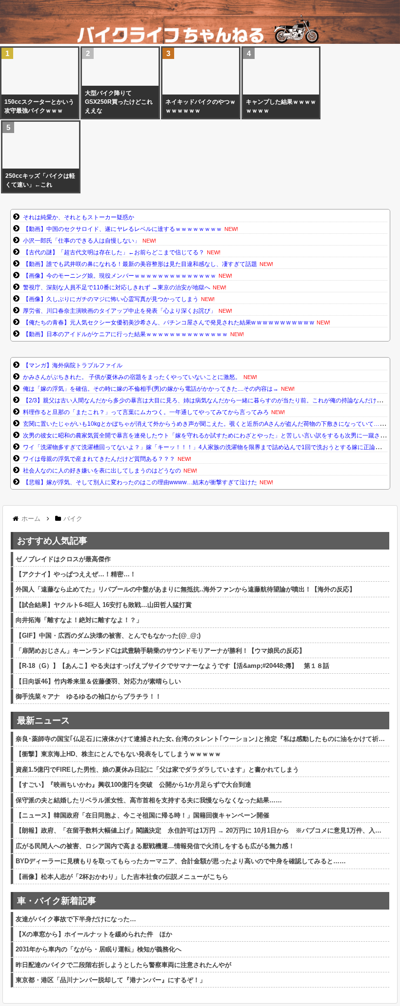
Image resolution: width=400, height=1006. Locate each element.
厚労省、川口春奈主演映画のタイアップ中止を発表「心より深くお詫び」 (119, 310)
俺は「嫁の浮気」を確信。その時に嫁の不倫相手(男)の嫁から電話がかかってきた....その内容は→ (151, 388)
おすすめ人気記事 (52, 541)
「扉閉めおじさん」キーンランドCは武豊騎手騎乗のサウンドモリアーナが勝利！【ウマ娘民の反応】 (160, 650)
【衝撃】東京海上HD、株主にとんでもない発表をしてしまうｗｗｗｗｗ (118, 754)
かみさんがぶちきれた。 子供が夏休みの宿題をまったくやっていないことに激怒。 (132, 377)
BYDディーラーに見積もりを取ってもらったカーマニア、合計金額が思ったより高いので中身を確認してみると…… (181, 861)
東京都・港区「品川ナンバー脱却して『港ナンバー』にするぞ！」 (111, 980)
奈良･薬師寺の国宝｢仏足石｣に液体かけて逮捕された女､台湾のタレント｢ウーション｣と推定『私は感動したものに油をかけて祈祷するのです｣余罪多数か (201, 738)
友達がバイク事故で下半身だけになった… (76, 919)
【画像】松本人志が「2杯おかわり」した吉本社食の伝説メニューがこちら (122, 876)
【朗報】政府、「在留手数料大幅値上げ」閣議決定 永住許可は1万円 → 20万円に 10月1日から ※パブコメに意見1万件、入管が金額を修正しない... (201, 830)
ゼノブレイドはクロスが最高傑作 (63, 559)
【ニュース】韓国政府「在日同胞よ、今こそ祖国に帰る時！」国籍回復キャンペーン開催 (142, 815)
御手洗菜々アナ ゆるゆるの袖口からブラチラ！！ (88, 696)
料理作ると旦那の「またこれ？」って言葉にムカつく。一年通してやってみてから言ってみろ (146, 412)
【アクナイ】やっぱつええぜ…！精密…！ (76, 574)
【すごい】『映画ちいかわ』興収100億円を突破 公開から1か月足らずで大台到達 (133, 784)
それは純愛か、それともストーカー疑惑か (78, 217)
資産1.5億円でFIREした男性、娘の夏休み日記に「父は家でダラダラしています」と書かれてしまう (157, 769)
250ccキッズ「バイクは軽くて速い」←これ (40, 180)
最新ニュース (43, 720)
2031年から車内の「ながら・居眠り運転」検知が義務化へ (98, 949)
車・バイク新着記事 (56, 901)
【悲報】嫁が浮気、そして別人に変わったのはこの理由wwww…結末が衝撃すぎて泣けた (140, 482)
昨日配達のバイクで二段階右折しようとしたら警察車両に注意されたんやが (123, 964)
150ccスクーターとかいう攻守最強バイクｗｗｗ (39, 106)
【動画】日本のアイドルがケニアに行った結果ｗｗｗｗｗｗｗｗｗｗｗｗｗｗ (125, 334)
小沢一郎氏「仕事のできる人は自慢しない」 (81, 240)
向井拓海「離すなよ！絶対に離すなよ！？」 (79, 620)
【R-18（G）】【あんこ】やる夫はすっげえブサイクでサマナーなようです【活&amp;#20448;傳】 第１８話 (172, 665)
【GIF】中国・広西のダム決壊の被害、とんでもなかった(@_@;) (108, 635)
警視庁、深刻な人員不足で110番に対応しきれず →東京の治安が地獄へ (116, 287)
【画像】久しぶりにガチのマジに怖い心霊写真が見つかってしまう (111, 299)
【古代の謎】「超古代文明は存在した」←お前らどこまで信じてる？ (113, 252)
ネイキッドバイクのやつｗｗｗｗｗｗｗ (200, 106)
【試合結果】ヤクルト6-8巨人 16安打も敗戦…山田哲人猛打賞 (104, 604)
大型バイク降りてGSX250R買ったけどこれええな (119, 102)
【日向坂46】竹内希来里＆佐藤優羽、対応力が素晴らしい (98, 681)
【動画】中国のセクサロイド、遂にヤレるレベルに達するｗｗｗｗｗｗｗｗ (122, 229)
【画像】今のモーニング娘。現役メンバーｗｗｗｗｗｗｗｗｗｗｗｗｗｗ (119, 275)
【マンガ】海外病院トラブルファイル (72, 365)
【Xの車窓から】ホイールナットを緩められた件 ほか (94, 934)
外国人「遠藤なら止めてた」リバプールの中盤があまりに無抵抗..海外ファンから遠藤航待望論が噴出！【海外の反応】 (186, 589)
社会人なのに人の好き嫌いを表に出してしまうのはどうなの (102, 470)
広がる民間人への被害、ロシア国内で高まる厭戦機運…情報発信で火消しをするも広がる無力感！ (155, 846)
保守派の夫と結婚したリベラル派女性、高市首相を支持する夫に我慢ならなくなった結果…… (149, 800)
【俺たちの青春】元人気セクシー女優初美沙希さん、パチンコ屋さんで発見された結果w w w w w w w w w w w (168, 322)
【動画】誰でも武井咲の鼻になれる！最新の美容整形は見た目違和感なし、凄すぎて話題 (140, 264)
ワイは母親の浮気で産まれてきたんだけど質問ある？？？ (99, 459)
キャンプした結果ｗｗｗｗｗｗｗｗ (281, 106)
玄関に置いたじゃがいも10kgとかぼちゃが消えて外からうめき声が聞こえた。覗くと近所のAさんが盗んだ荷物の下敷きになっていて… (201, 423)
